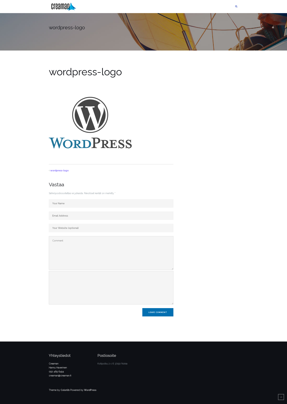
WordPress (90, 390)
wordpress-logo (59, 170)
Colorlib (65, 390)
